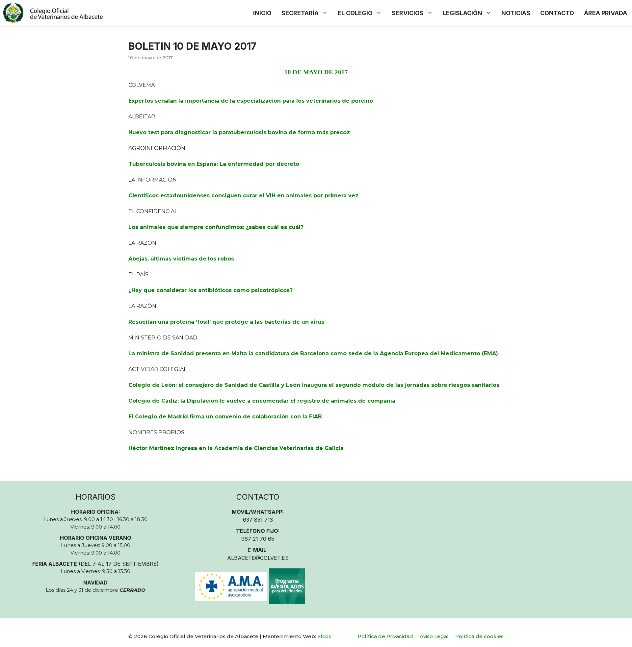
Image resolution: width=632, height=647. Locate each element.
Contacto (557, 13)
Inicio (262, 13)
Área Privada (605, 13)
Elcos (324, 636)
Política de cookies (479, 636)
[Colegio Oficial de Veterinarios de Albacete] (53, 13)
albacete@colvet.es (258, 558)
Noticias (515, 13)
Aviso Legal (434, 636)
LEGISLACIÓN (462, 13)
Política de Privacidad (385, 636)
